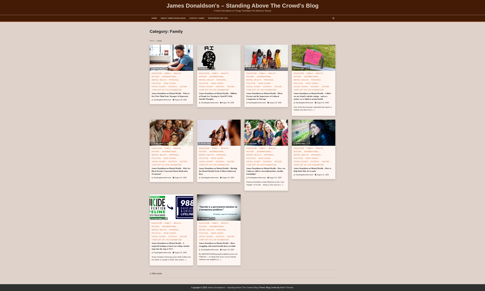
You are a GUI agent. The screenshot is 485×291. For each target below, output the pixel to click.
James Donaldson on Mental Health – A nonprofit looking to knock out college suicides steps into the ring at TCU (171, 246)
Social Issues (159, 87)
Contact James (196, 18)
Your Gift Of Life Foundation (166, 90)
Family (168, 73)
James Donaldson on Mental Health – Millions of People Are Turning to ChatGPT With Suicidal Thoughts (218, 96)
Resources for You (218, 18)
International (169, 77)
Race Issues (170, 83)
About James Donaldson (173, 18)
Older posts (157, 273)
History (156, 77)
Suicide (183, 87)
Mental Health (159, 80)
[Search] (333, 18)
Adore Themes (286, 287)
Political (156, 83)
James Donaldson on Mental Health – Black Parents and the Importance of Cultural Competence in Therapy (264, 96)
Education (157, 73)
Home (154, 18)
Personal (174, 80)
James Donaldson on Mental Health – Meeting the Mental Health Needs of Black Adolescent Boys (218, 171)
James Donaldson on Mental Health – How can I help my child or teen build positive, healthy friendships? (265, 171)
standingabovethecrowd (162, 100)
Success (172, 87)
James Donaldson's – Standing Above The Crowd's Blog (242, 5)
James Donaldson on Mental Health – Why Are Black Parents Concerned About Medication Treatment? (171, 171)
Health (177, 73)
